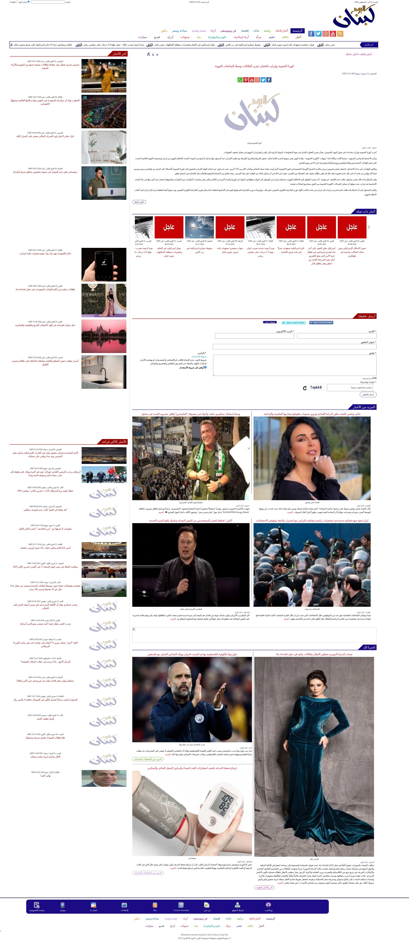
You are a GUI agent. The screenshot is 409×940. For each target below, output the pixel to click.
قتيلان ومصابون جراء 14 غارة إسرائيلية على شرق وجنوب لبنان (97, 45)
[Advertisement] (157, 14)
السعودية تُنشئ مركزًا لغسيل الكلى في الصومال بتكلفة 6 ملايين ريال (45, 700)
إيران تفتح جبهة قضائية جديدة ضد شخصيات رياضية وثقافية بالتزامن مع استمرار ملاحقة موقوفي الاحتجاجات (312, 520)
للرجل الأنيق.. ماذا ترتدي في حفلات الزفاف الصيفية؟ (45, 662)
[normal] (152, 54)
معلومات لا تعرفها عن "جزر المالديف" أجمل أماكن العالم (45, 529)
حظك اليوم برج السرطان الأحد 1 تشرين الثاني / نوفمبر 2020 (45, 491)
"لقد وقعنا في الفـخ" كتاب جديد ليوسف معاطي (45, 510)
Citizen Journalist (181, 910)
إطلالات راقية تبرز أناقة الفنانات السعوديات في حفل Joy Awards (45, 289)
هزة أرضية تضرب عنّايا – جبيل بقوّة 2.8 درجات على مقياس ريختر (168, 45)
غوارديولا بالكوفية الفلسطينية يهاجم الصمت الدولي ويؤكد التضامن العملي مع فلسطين (192, 654)
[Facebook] (321, 324)
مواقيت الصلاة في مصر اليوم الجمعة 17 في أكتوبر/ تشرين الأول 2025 (45, 567)
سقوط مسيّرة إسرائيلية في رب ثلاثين (297, 45)
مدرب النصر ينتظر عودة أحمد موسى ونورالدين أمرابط (45, 624)
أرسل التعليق (368, 394)
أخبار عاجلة (352, 54)
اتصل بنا (93, 910)
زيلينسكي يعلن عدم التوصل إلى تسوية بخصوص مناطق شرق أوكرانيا (45, 172)
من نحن (207, 910)
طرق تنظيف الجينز (45, 719)
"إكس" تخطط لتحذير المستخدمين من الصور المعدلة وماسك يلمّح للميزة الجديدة (191, 520)
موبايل (63, 910)
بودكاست (269, 910)
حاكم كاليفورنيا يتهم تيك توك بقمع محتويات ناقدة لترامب (45, 253)
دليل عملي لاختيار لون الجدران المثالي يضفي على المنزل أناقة (45, 136)
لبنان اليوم (23, 2)
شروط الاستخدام (199, 356)
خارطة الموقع (238, 910)
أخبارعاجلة (366, 54)
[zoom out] (157, 54)
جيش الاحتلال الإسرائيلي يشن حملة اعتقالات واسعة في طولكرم (352, 252)
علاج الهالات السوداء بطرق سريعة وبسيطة (45, 738)
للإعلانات (124, 910)
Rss (155, 910)
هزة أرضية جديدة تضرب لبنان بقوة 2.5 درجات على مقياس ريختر (260, 252)
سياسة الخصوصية (37, 910)
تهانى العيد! (45, 776)
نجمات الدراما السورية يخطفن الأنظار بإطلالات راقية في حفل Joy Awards (314, 654)
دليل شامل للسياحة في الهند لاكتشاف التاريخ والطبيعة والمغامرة (45, 325)
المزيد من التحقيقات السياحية (148, 759)
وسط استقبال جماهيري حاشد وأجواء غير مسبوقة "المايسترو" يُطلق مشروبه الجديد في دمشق (191, 414)
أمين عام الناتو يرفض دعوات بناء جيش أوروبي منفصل (45, 548)
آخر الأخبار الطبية (264, 887)
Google (12, 2)
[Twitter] (294, 324)
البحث (67, 2)
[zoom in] (148, 54)
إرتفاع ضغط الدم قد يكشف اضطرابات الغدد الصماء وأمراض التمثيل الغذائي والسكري (192, 768)
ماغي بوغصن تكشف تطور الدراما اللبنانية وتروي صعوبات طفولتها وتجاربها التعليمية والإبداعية (312, 414)
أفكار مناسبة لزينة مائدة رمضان (45, 757)
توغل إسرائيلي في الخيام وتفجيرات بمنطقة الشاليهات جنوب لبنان (239, 45)
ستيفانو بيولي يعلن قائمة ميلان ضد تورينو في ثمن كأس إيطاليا (45, 681)
